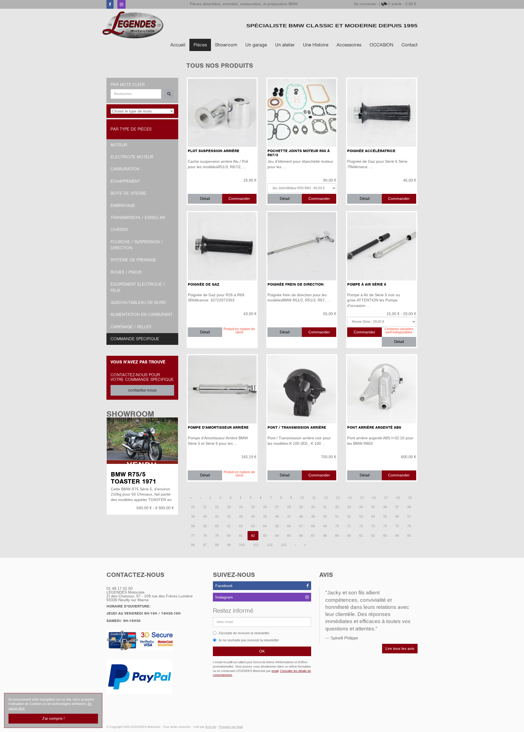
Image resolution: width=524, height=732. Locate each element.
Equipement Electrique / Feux (138, 287)
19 (410, 498)
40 (205, 516)
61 (229, 526)
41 (217, 516)
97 (205, 545)
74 (385, 526)
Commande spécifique (135, 339)
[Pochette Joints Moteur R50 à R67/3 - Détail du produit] (301, 113)
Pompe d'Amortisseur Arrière (218, 427)
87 (313, 536)
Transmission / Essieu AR (138, 217)
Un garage (256, 45)
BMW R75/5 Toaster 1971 (133, 477)
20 (193, 507)
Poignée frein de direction (295, 284)
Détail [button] (205, 198)
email (275, 670)
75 (397, 526)
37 (397, 507)
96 (193, 545)
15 (362, 498)
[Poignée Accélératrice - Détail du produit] (381, 113)
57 (409, 516)
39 (193, 516)
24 (241, 507)
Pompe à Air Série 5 (366, 284)
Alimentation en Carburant (141, 314)
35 (373, 507)
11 (314, 498)
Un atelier (285, 45)
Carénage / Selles (131, 327)
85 (289, 536)
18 (398, 498)
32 (337, 507)
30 (313, 507)
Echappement (125, 181)
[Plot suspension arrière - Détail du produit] (222, 113)
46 (277, 516)
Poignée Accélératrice (371, 151)
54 (373, 516)
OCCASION (381, 45)
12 (326, 498)
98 (217, 545)
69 (325, 526)
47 (289, 516)
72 (361, 526)
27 (277, 507)
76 (409, 526)
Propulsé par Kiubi (231, 726)
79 (217, 536)
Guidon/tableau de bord (138, 302)
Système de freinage (133, 260)
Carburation (125, 169)
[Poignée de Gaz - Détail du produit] (222, 246)
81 (241, 536)
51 (337, 516)
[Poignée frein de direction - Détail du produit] (301, 246)
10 (302, 498)
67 (301, 526)
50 (325, 516)
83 (265, 536)
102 (270, 545)
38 (409, 507)
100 (242, 545)
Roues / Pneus (126, 272)
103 (284, 545)
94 (397, 536)
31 (325, 507)
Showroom (226, 45)
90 (349, 536)
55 (385, 516)
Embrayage (123, 205)
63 (253, 526)
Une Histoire (315, 45)
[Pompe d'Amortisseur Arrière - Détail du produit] (222, 389)
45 (265, 516)
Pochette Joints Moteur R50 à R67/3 (298, 153)
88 (325, 536)
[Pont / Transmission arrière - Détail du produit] (301, 389)
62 (241, 526)
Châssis (119, 229)
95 (409, 536)
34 (361, 507)
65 (277, 526)
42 (229, 516)
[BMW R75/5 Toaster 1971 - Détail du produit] (142, 440)
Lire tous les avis (399, 648)
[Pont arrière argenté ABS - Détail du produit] (381, 389)
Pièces (200, 45)
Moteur (119, 145)
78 (205, 536)
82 (253, 536)
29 (301, 507)
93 (385, 536)
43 (241, 516)
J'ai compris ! (53, 718)
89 (337, 536)
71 (349, 526)
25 (253, 507)
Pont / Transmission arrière (296, 427)
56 (397, 516)
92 (373, 536)
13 (338, 498)
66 (289, 526)
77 (193, 536)
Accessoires (349, 45)
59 (205, 526)
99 (229, 545)
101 (256, 545)
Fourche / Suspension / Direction (137, 245)
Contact (409, 45)
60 (217, 526)
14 (350, 498)
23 (229, 507)
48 (301, 516)
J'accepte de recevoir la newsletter (243, 633)
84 (277, 536)
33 (349, 507)
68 (313, 526)
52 (349, 516)
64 (265, 526)
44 (253, 516)
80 (229, 536)
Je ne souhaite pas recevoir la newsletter (248, 640)
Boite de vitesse (128, 193)
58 (193, 526)
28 (289, 507)
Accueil (177, 45)
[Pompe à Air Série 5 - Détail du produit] (381, 246)
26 (265, 507)
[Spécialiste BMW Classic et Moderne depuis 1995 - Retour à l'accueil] (133, 25)
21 (205, 507)
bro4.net (210, 726)
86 (301, 536)
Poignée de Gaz (203, 284)
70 (337, 526)
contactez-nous (142, 390)
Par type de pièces (131, 129)
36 (385, 507)
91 (361, 536)
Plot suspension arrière (213, 151)
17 (386, 498)
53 (361, 516)
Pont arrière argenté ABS (374, 427)
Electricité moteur (132, 157)
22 (217, 507)
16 (374, 498)
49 (313, 516)
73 (373, 526)
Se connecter (365, 4)
